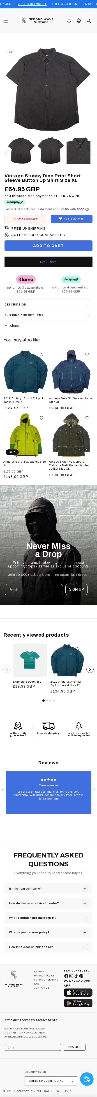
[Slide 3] (50, 700)
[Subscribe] (80, 1047)
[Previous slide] (3, 789)
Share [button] (14, 326)
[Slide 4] (54, 700)
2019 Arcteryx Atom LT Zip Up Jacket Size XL (23, 400)
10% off (74, 1047)
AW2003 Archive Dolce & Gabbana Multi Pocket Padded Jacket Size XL (69, 465)
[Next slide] (94, 789)
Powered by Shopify (57, 1091)
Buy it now (48, 262)
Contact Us (41, 988)
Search (39, 971)
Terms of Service (46, 979)
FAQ (36, 984)
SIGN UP (76, 589)
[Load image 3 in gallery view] (80, 150)
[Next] (90, 669)
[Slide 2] (47, 700)
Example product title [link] (27, 681)
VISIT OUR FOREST (32, 4)
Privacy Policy (44, 975)
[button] (6, 21)
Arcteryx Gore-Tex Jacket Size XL (24, 463)
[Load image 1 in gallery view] (21, 150)
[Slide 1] (43, 700)
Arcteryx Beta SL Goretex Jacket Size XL (71, 400)
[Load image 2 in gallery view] (51, 150)
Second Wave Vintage (28, 1091)
